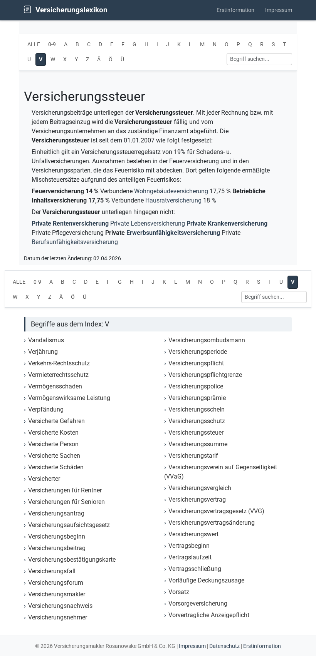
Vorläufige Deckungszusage (206, 580)
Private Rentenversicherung (70, 223)
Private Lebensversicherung (147, 223)
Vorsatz (178, 592)
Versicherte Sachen (54, 455)
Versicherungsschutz (196, 421)
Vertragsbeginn (189, 545)
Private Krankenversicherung (227, 223)
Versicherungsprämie (197, 398)
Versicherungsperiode (197, 351)
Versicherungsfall (52, 571)
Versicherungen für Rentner (65, 490)
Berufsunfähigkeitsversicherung (75, 242)
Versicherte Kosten (53, 432)
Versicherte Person (53, 444)
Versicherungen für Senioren (66, 501)
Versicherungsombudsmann (206, 340)
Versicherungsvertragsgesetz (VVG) (216, 511)
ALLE (33, 44)
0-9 (52, 44)
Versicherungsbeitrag (57, 548)
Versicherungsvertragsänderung (211, 522)
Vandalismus (46, 340)
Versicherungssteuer (196, 432)
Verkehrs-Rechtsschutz (59, 363)
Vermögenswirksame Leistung (69, 398)
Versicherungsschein (196, 409)
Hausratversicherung (173, 200)
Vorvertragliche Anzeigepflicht (208, 615)
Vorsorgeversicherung (197, 603)
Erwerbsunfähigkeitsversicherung (173, 232)
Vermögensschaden (55, 386)
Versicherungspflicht (196, 363)
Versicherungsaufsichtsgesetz (69, 525)
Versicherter (44, 478)
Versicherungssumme (197, 444)
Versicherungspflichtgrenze (205, 374)
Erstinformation (235, 10)
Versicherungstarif (193, 455)
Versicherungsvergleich (199, 488)
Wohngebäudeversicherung (171, 191)
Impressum (278, 10)
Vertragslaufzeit (190, 557)
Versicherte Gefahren (56, 421)
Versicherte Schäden (56, 467)
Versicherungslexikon (71, 9)
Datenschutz (224, 646)
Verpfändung (46, 409)
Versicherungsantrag (56, 513)
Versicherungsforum (55, 582)
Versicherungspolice (195, 386)
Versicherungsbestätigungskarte (72, 559)
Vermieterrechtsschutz (58, 374)
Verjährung (43, 351)
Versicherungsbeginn (56, 536)
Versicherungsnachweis (60, 605)
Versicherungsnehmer (57, 617)
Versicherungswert (193, 534)
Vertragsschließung (194, 568)
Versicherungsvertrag (197, 499)
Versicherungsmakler (56, 594)
